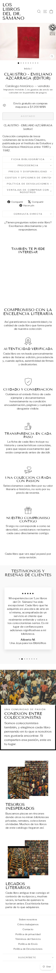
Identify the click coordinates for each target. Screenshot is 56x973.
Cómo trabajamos (28, 924)
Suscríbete (27, 957)
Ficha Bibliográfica (28, 159)
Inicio (27, 68)
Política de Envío (28, 944)
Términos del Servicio (28, 939)
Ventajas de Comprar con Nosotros (28, 191)
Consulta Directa (28, 214)
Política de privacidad (28, 934)
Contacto (28, 929)
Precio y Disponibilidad (28, 171)
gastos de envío (39, 89)
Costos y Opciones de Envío (28, 177)
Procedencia (28, 165)
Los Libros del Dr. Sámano (13, 11)
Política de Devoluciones (28, 183)
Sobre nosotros (28, 919)
